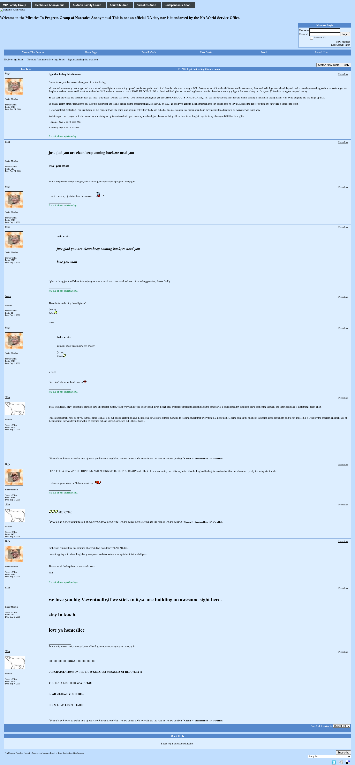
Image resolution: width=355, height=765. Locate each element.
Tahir (7, 397)
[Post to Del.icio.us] (348, 762)
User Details (206, 52)
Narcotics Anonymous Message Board (46, 59)
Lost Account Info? (340, 44)
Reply (345, 64)
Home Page (91, 52)
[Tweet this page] (334, 762)
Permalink (343, 74)
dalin (7, 141)
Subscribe (343, 752)
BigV (7, 73)
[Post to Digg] (341, 762)
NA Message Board (13, 59)
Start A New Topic (328, 64)
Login (345, 34)
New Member (343, 41)
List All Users (321, 52)
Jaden (8, 296)
